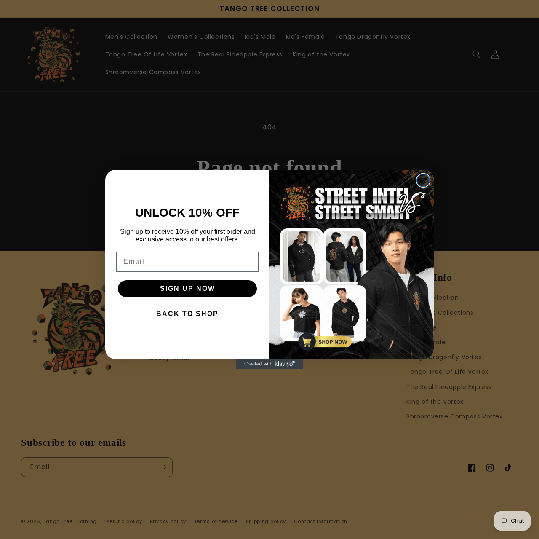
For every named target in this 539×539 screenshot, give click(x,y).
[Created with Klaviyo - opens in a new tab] (269, 364)
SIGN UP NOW (187, 288)
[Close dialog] (423, 180)
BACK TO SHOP (187, 313)
